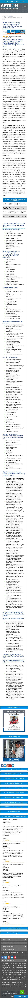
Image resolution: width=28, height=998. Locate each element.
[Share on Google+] (7, 765)
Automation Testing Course (14, 933)
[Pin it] (10, 765)
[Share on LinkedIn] (13, 765)
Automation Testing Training (14, 928)
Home (4, 16)
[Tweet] (5, 765)
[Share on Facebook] (2, 765)
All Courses (10, 16)
